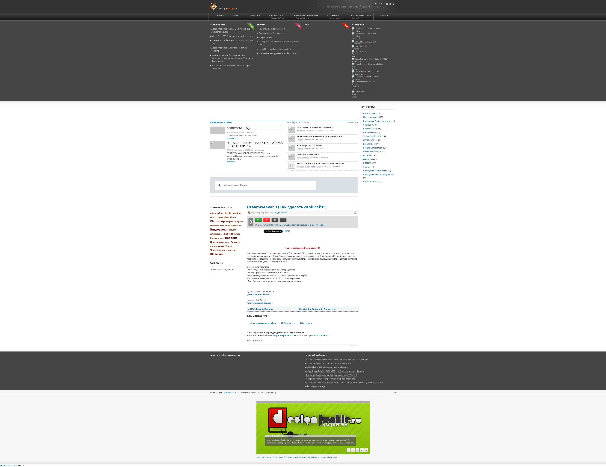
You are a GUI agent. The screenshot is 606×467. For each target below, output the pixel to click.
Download (236, 213)
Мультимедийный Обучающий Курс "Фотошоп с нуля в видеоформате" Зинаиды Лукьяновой (232, 58)
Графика (228, 233)
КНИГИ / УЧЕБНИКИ (372, 151)
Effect (212, 217)
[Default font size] (390, 3)
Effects (220, 217)
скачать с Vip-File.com (258, 294)
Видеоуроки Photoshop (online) (309, 166)
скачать (296, 457)
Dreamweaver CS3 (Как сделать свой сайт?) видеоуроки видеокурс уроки (291, 225)
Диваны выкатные (8, 465)
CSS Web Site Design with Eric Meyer (317, 309)
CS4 (374, 41)
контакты (333, 457)
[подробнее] (231, 138)
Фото (224, 250)
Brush (228, 213)
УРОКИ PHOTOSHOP (305, 130)
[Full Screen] (376, 3)
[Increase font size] (387, 3)
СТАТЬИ (230, 132)
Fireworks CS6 (361, 77)
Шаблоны (216, 254)
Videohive (214, 225)
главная (260, 457)
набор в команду (320, 457)
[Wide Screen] (379, 3)
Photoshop (217, 221)
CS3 (385, 59)
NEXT (306, 122)
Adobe (213, 213)
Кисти (237, 234)
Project (229, 221)
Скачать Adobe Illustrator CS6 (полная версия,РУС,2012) (331, 375)
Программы (217, 242)
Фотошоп (232, 250)
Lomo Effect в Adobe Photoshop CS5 (275, 49)
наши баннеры (285, 457)
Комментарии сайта (264, 323)
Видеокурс (236, 225)
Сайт (227, 242)
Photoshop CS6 (362, 28)
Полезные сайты (371, 117)
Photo (233, 217)
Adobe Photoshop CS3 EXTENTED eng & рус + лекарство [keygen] (335, 371)
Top (395, 392)
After (220, 213)
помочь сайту (271, 457)
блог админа (306, 457)
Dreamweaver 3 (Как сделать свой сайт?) (287, 206)
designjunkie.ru (353, 345)
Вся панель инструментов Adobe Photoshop (279, 53)
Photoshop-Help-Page (308, 155)
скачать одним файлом (259, 303)
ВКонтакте (289, 323)
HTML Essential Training (260, 309)
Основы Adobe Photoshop (270, 33)
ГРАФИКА (367, 159)
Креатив (214, 238)
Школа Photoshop (371, 181)
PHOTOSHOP (369, 132)
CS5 (369, 41)
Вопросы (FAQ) (265, 37)
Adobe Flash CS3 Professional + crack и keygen (232, 36)
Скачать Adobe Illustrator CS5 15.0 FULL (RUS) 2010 (329, 363)
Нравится (285, 231)
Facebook (307, 323)
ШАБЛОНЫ (368, 144)
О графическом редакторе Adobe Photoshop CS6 (255, 144)
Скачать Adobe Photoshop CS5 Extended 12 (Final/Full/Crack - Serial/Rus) (338, 359)
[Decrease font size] (393, 3)
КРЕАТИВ (367, 155)
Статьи (213, 246)
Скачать (235, 242)
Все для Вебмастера (372, 147)
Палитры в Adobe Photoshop (272, 28)
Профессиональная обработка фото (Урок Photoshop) (331, 378)
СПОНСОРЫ (368, 125)
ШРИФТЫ (367, 163)
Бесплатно (225, 225)
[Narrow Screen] (382, 3)
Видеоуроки (219, 229)
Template (238, 221)
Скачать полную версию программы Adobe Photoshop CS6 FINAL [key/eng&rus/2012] (344, 382)
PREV (289, 122)
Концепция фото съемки (309, 146)
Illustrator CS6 (361, 41)
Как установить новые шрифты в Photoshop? (320, 164)
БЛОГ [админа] (303, 157)
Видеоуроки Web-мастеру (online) (378, 174)
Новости (231, 238)
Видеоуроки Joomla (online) (376, 170)
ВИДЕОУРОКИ (281, 212)
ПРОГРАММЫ (369, 140)
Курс (222, 238)
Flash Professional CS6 (364, 59)
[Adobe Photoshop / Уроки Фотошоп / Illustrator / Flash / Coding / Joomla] (226, 6)
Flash (226, 217)
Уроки (221, 246)
